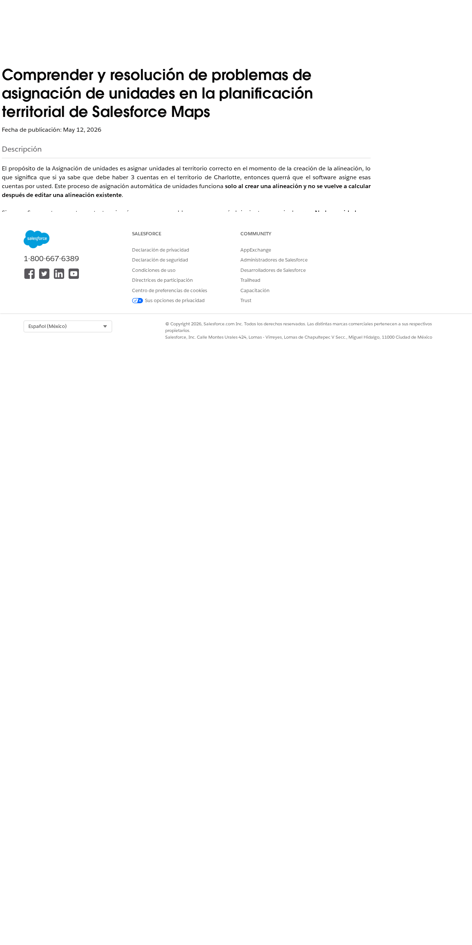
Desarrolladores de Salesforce (273, 270)
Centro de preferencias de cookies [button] (169, 290)
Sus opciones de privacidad (175, 300)
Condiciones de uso (154, 270)
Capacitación (255, 290)
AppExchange (255, 250)
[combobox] (68, 326)
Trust (245, 300)
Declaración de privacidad (160, 250)
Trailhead (250, 280)
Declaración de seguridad (160, 260)
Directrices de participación (162, 280)
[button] (68, 326)
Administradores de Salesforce (274, 260)
